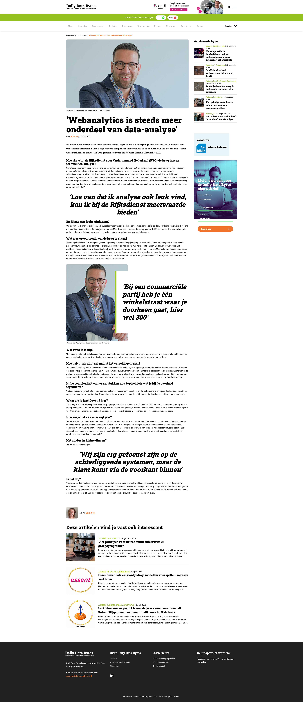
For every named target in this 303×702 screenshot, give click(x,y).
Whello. (177, 696)
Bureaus (114, 571)
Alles (70, 26)
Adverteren (186, 26)
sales (203, 662)
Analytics (82, 26)
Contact (200, 26)
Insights (112, 26)
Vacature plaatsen (160, 662)
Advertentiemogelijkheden (164, 659)
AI (108, 571)
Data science (97, 26)
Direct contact (159, 666)
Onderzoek (220, 65)
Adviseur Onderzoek (217, 147)
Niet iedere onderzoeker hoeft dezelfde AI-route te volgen (221, 118)
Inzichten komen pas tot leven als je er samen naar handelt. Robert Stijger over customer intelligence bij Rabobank (140, 610)
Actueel (102, 538)
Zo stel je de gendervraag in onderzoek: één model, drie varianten (220, 89)
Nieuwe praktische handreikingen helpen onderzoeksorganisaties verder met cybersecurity (219, 55)
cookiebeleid (124, 662)
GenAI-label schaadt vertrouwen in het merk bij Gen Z (219, 73)
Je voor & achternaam (205, 195)
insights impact (114, 604)
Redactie (113, 659)
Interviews (127, 26)
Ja (158, 17)
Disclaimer (114, 666)
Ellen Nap (75, 136)
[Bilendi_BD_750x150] (187, 13)
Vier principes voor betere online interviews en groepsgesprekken (219, 105)
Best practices (144, 26)
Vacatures (170, 26)
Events (157, 26)
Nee (171, 17)
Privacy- (113, 662)
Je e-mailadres (202, 214)
